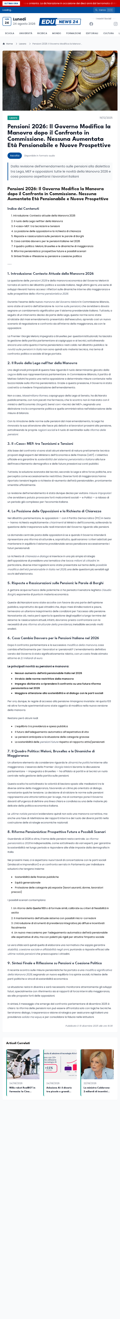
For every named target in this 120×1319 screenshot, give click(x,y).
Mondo (56, 33)
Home (9, 43)
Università (25, 33)
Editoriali (92, 33)
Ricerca (42, 33)
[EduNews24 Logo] (60, 21)
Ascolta (14, 155)
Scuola (9, 33)
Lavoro (22, 43)
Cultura (108, 33)
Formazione (73, 33)
